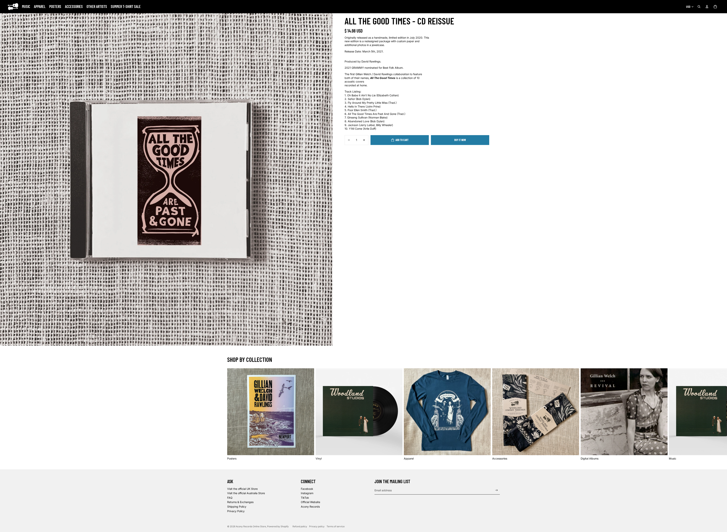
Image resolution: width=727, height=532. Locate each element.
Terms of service (336, 526)
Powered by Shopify (278, 526)
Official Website (310, 502)
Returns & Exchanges (240, 502)
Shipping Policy (236, 506)
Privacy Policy (236, 511)
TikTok (305, 497)
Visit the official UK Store (242, 488)
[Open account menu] (707, 6)
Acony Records (310, 506)
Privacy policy (316, 526)
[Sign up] (496, 490)
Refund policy (300, 526)
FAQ (229, 497)
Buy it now (460, 140)
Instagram (307, 493)
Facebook (307, 488)
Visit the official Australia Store (246, 493)
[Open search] (699, 6)
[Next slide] (495, 414)
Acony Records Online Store (251, 526)
